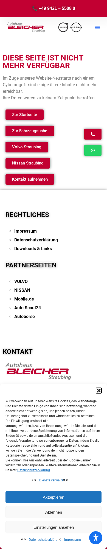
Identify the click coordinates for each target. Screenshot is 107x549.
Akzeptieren (53, 497)
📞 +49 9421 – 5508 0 (53, 8)
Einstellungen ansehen (53, 527)
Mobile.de (24, 299)
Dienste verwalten (52, 480)
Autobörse (24, 316)
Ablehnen (53, 512)
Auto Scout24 (27, 307)
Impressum (72, 540)
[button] (99, 390)
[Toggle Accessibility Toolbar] (96, 538)
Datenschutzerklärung (33, 470)
